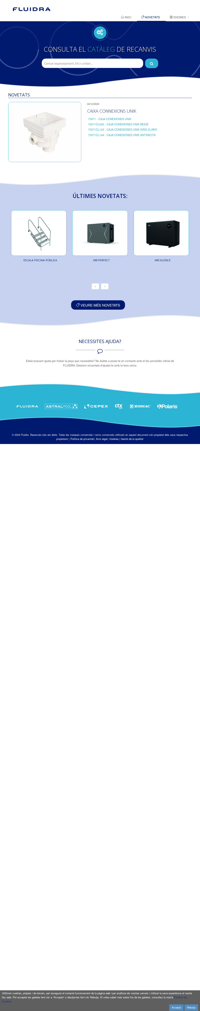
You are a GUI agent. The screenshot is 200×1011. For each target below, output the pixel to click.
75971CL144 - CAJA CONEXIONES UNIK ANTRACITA (121, 135)
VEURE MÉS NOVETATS (99, 305)
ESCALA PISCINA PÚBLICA (40, 260)
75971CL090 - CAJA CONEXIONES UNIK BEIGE (118, 124)
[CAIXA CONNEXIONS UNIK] (44, 132)
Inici (127, 17)
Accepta (176, 1007)
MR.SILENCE (163, 260)
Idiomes (179, 17)
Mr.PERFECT (101, 260)
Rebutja (191, 1007)
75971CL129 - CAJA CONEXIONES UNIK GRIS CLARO (122, 129)
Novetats (152, 17)
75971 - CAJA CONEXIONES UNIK (109, 119)
